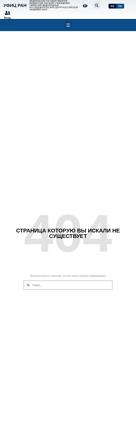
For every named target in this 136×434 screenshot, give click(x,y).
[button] (112, 6)
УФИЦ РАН (15, 5)
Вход (7, 17)
